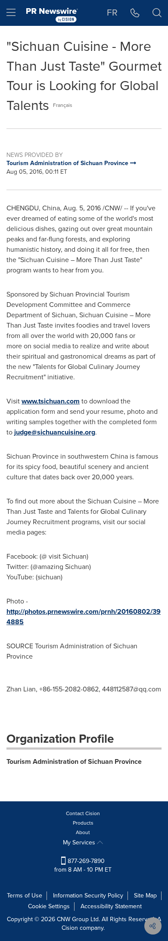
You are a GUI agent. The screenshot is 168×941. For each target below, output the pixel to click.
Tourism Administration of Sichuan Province (74, 761)
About (83, 832)
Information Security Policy (88, 895)
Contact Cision (83, 813)
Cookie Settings (49, 906)
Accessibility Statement (111, 906)
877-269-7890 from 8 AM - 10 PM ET (83, 865)
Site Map (145, 895)
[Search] (157, 13)
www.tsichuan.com (51, 401)
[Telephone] (135, 13)
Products (83, 823)
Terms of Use (24, 895)
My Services (80, 842)
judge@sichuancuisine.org (54, 432)
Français (62, 105)
